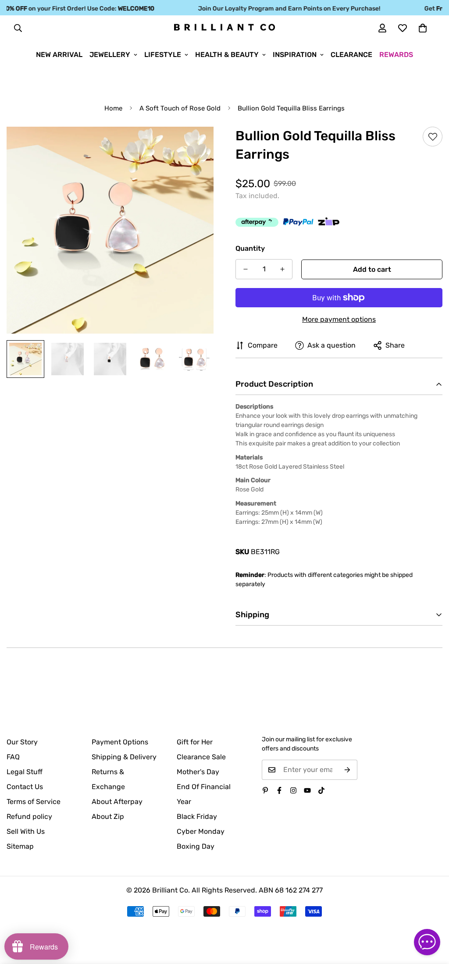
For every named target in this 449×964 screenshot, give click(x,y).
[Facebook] (279, 790)
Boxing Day (195, 846)
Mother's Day (198, 772)
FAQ (13, 757)
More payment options (339, 319)
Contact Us (25, 787)
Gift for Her (195, 742)
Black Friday (197, 816)
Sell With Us (26, 831)
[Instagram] (293, 790)
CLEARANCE (351, 54)
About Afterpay (117, 801)
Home (113, 108)
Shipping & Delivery (124, 757)
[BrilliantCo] (224, 27)
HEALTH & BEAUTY (227, 54)
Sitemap (20, 846)
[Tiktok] (321, 790)
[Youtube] (307, 790)
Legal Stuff (25, 772)
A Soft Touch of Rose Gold (180, 108)
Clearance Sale (201, 757)
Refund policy (29, 816)
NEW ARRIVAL (59, 54)
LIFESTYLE (162, 54)
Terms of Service (34, 801)
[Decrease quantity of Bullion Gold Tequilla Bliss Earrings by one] (245, 269)
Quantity (250, 248)
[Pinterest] (265, 790)
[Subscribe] (347, 770)
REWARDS (396, 54)
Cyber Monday (200, 831)
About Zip (108, 816)
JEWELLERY (109, 54)
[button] (423, 28)
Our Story (22, 742)
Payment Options (120, 742)
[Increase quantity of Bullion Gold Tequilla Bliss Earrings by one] (282, 269)
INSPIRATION (295, 54)
